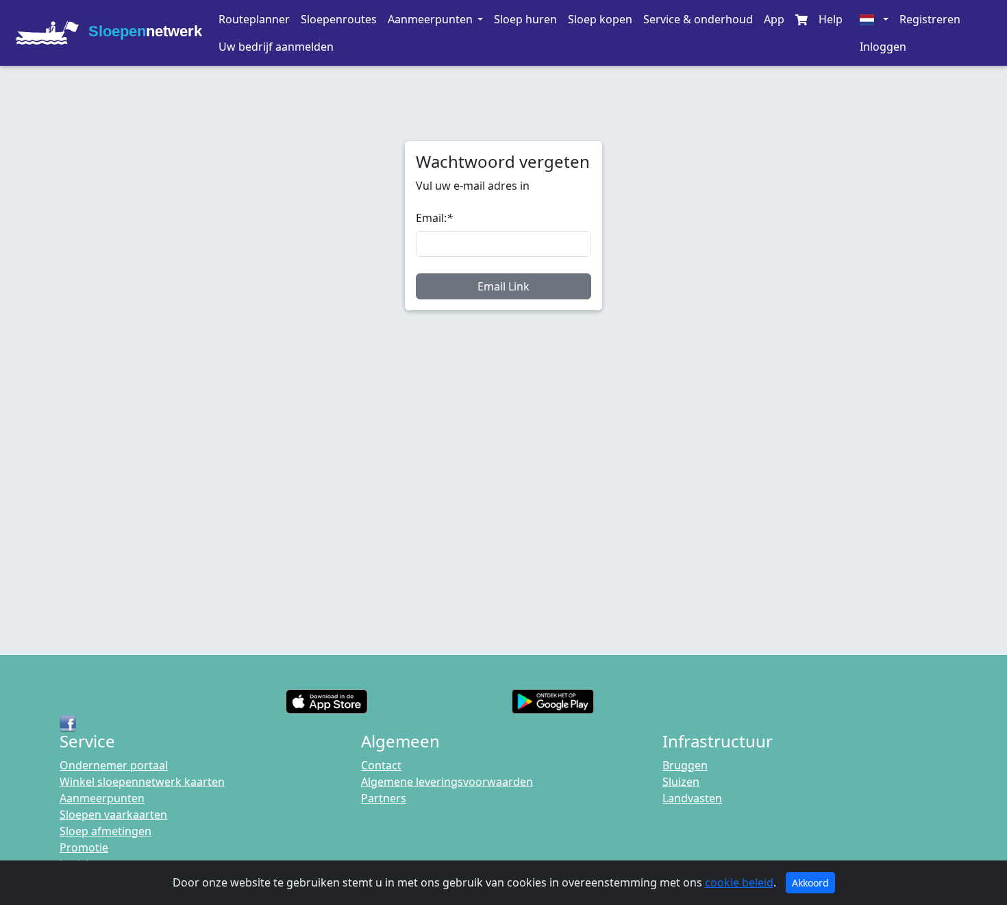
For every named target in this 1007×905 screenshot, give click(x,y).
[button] (435, 19)
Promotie (84, 847)
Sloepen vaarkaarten (113, 814)
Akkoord (810, 882)
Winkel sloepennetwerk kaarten (142, 781)
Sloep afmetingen (105, 831)
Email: (434, 217)
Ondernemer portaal (114, 765)
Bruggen (685, 765)
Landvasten (692, 798)
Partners (383, 798)
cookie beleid (739, 882)
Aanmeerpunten (102, 798)
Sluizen (680, 781)
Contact (381, 765)
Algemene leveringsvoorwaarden (447, 781)
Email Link (503, 286)
